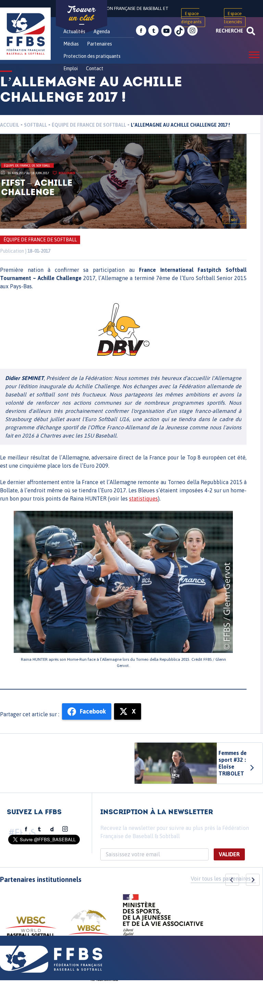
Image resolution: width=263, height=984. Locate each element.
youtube (166, 30)
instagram (192, 30)
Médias (71, 44)
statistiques (143, 498)
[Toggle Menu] (254, 54)
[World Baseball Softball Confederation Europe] (88, 926)
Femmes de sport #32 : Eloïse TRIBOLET (232, 763)
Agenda (101, 31)
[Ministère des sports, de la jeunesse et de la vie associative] (163, 917)
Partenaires (99, 44)
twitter (153, 30)
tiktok (179, 30)
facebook (141, 30)
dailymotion (52, 829)
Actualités (74, 31)
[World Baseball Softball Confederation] (31, 930)
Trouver (81, 13)
